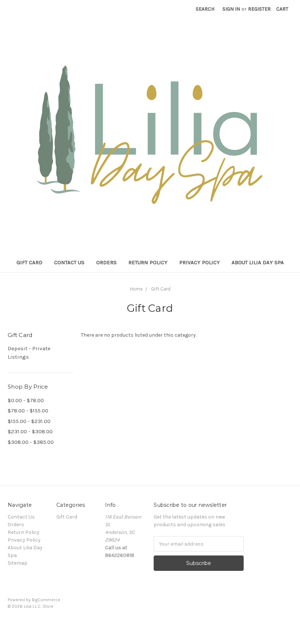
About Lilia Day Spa (258, 262)
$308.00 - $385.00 (31, 442)
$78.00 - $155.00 (28, 410)
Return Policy (148, 262)
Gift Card (29, 262)
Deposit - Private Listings (29, 352)
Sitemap (17, 563)
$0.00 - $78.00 (26, 400)
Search (205, 9)
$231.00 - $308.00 (30, 431)
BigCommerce (46, 599)
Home (136, 289)
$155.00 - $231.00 (29, 421)
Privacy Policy (199, 262)
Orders (106, 262)
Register (259, 9)
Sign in (231, 9)
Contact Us (69, 262)
